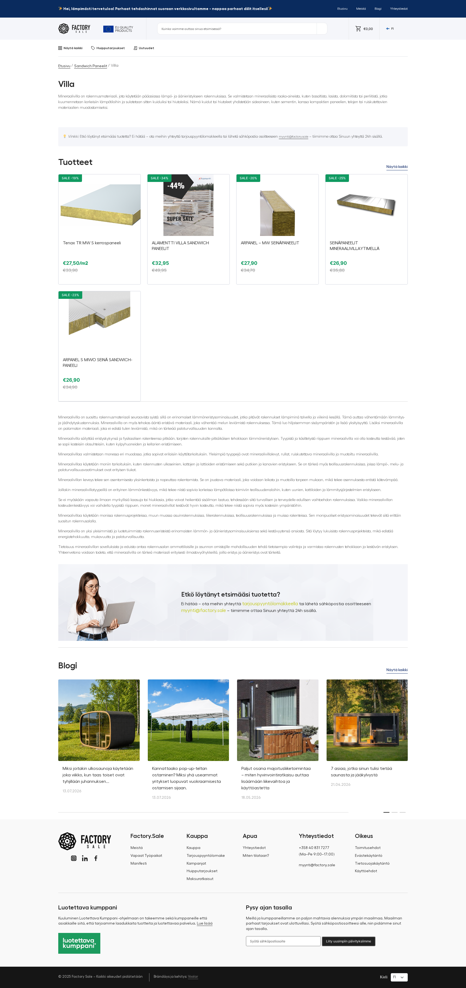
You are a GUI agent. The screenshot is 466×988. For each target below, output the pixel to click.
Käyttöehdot (366, 871)
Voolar (193, 976)
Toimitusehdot (368, 848)
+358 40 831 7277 (314, 848)
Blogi (378, 8)
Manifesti (139, 863)
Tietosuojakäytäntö (372, 863)
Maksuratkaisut (200, 879)
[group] (99, 739)
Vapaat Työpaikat (146, 856)
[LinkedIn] (84, 858)
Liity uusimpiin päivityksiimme (348, 941)
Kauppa (193, 848)
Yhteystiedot (399, 8)
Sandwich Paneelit (90, 66)
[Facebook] (95, 858)
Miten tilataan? (256, 856)
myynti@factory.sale (293, 136)
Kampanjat (196, 863)
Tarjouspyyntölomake (206, 856)
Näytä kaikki (73, 48)
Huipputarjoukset (111, 48)
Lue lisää (205, 923)
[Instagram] (73, 858)
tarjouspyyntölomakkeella (270, 603)
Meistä (361, 8)
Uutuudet (146, 48)
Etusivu (342, 8)
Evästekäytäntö (368, 856)
